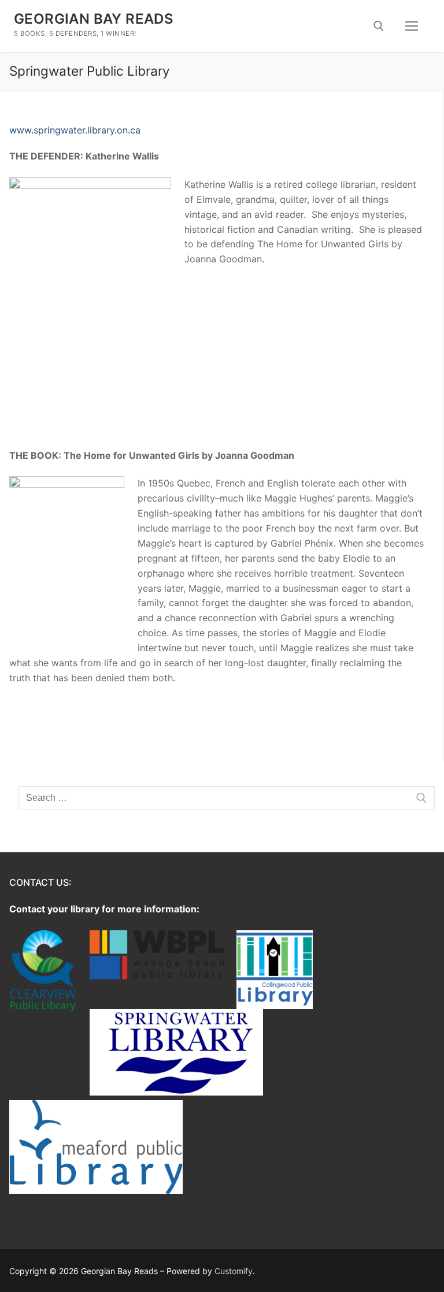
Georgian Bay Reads (93, 18)
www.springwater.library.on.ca (74, 130)
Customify (233, 1271)
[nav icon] (411, 26)
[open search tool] (378, 26)
